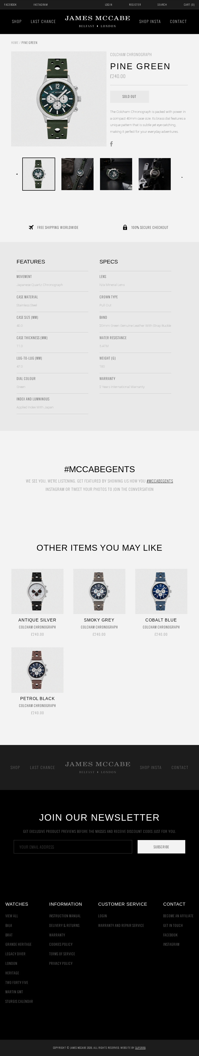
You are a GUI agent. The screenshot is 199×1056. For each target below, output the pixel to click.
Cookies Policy (61, 944)
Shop (17, 21)
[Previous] (16, 174)
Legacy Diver (15, 953)
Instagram (40, 4)
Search (162, 4)
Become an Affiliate (178, 915)
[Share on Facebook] (112, 143)
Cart (189, 4)
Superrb (140, 1048)
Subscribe (161, 846)
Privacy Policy (61, 963)
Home (15, 42)
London (11, 963)
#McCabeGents (160, 481)
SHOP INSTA (150, 21)
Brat (9, 935)
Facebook (10, 4)
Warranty (57, 935)
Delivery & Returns (64, 925)
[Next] (182, 174)
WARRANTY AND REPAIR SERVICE (121, 925)
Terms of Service (62, 953)
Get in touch (173, 925)
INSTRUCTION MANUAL (65, 915)
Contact (178, 21)
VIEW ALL (11, 915)
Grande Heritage (18, 944)
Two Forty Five (16, 982)
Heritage (12, 972)
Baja (8, 925)
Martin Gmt (14, 991)
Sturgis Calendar (19, 1001)
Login (108, 4)
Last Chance (43, 21)
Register (135, 4)
